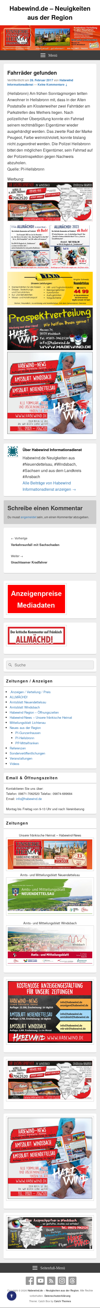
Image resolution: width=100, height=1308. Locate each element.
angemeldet (28, 517)
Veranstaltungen (21, 758)
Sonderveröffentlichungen (27, 753)
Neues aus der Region (25, 727)
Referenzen (18, 748)
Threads (72, 1281)
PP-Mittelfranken (27, 743)
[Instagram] (62, 1281)
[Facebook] (30, 1281)
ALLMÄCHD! (19, 697)
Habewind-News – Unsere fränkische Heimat (41, 717)
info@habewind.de (29, 798)
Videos (14, 763)
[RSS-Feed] (51, 1281)
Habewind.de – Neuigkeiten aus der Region (50, 13)
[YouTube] (40, 1281)
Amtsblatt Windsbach (25, 707)
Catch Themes (62, 1301)
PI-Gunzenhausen (28, 732)
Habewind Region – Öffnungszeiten (34, 712)
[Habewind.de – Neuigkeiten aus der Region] (50, 49)
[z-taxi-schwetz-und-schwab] (50, 304)
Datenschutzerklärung (57, 1296)
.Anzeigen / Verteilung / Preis (30, 692)
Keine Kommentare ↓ (52, 84)
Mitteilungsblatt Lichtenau (28, 722)
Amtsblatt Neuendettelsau (28, 702)
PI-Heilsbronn (24, 738)
